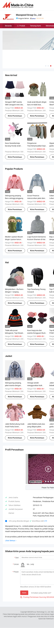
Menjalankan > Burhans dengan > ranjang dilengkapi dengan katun (14, 292)
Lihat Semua (10, 540)
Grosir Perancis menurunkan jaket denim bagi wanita (36, 198)
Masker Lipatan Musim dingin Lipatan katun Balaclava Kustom (14, 239)
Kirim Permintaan (15, 116)
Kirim (24, 592)
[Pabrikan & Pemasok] (18, 5)
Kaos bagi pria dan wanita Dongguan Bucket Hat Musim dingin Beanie (37, 333)
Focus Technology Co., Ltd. (41, 612)
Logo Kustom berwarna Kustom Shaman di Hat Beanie (36, 239)
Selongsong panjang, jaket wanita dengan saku (13, 385)
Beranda (8, 25)
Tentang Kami (35, 25)
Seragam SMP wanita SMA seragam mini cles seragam (14, 104)
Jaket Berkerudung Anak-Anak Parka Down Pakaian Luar (15, 426)
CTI (45, 521)
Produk (22, 25)
